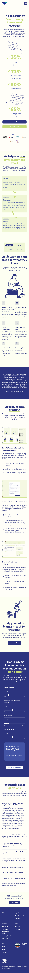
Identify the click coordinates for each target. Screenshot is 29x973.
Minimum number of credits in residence (12, 701)
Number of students (9, 687)
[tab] (9, 245)
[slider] (14, 723)
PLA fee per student (9, 729)
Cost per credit (8, 715)
